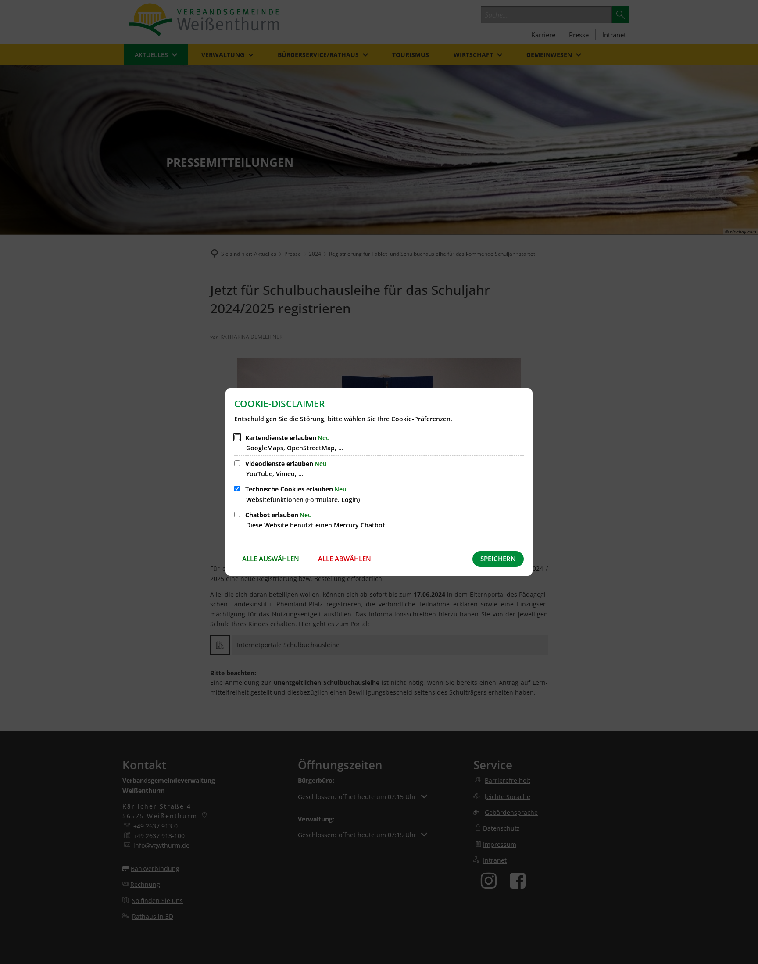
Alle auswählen (270, 558)
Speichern (498, 558)
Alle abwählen (344, 558)
